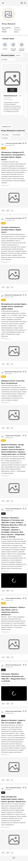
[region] (14, 580)
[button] (6, 135)
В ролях (16, 31)
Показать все (4, 185)
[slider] (14, 583)
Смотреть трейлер (12, 90)
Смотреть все (6, 126)
